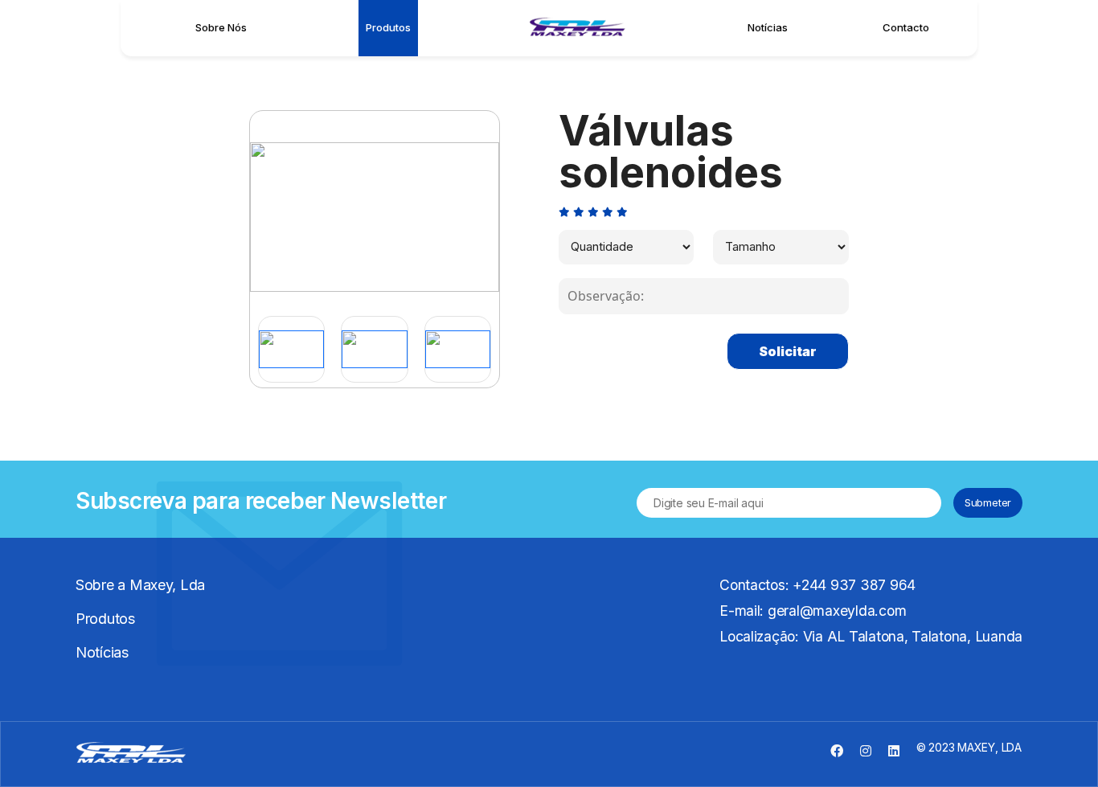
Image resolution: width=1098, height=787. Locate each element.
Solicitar (788, 351)
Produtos (388, 27)
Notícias (768, 27)
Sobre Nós (221, 27)
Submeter (988, 502)
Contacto (906, 27)
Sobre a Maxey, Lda (140, 584)
